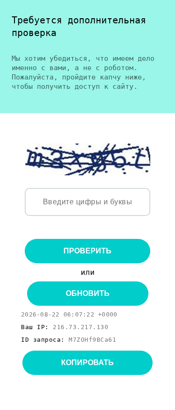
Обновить (88, 293)
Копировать (87, 363)
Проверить (87, 251)
